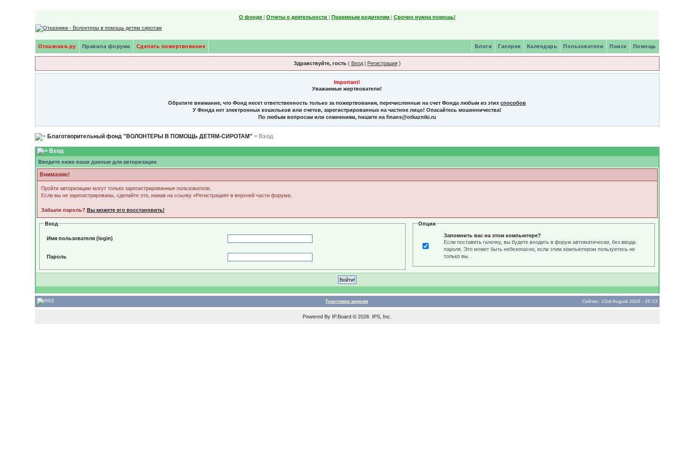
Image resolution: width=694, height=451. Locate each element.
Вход (357, 63)
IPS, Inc (381, 316)
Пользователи (583, 46)
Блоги (483, 46)
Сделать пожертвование (171, 46)
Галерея (509, 46)
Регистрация (382, 63)
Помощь (644, 46)
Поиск (618, 46)
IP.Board (341, 316)
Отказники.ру (57, 46)
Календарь (542, 46)
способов (513, 103)
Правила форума (106, 46)
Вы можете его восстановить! (126, 210)
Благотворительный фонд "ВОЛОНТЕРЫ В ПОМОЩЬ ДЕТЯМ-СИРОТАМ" (150, 136)
